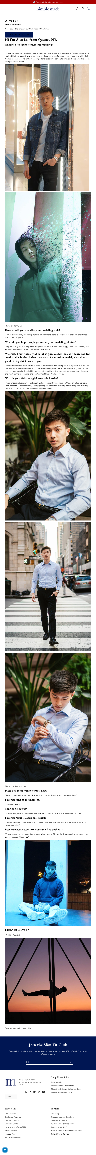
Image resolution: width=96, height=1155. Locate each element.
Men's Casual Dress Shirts (61, 1092)
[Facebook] (30, 1092)
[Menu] (7, 8)
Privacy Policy (10, 1134)
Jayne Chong (20, 786)
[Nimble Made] (48, 9)
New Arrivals (56, 1082)
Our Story (55, 1113)
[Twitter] (34, 1092)
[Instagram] (25, 1092)
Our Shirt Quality (12, 1120)
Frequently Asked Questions (62, 1117)
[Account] (78, 9)
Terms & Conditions (13, 1137)
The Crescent (27, 822)
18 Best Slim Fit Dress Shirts (62, 1124)
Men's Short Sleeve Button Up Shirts (66, 1089)
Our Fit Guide (10, 1113)
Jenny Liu (18, 326)
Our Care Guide (11, 1124)
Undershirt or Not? (59, 1127)
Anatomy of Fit (11, 1130)
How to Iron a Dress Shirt (15, 1127)
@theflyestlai (14, 935)
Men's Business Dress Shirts (62, 1086)
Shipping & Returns (59, 1120)
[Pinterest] (38, 1092)
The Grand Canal (45, 822)
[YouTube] (43, 1092)
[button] (83, 8)
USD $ (9, 1097)
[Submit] (70, 1062)
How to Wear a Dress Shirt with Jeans (66, 1130)
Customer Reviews (13, 1117)
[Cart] (89, 9)
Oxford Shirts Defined (60, 1134)
